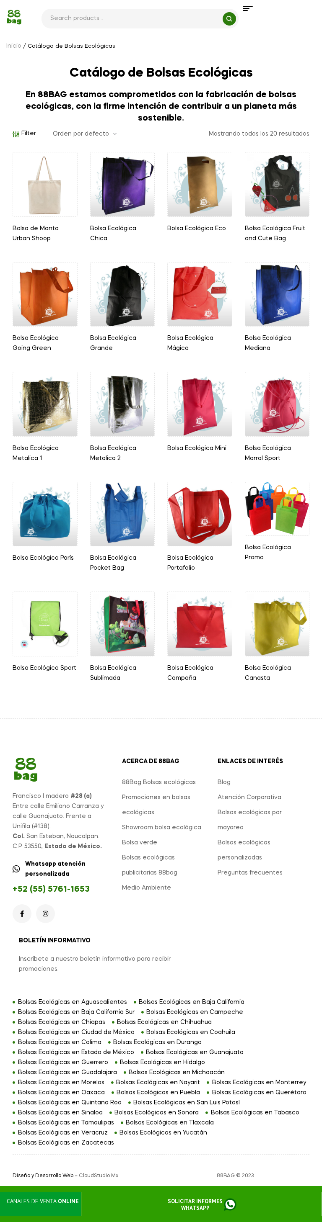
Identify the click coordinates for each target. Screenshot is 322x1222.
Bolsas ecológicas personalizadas (244, 850)
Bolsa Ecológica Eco (196, 229)
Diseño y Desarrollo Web (43, 1175)
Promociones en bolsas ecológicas (156, 805)
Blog (224, 782)
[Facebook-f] (22, 913)
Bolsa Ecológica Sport (44, 668)
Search (229, 19)
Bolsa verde (139, 843)
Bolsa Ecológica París (43, 558)
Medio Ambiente (146, 888)
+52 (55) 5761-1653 (51, 889)
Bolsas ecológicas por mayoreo (250, 820)
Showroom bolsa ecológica (161, 828)
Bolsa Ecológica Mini (196, 448)
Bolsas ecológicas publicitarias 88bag (149, 865)
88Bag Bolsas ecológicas (159, 782)
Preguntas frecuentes (250, 873)
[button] (201, 1205)
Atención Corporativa (249, 797)
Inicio (13, 46)
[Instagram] (45, 913)
